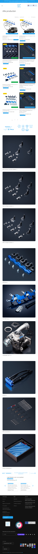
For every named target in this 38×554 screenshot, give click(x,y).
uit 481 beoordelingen (11, 480)
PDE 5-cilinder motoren (8, 242)
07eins (6, 552)
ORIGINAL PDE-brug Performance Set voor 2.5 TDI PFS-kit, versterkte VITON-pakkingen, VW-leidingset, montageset (27, 110)
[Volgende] (26, 120)
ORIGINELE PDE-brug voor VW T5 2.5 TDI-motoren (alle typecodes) (10, 36)
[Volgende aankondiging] (36, 1)
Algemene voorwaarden (6, 503)
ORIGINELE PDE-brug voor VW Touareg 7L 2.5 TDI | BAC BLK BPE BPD (27, 36)
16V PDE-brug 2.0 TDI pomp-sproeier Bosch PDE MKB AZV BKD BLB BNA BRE (10, 61)
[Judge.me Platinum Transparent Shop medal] (19, 126)
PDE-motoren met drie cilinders (9, 169)
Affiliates (15, 505)
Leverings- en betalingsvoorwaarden (6, 512)
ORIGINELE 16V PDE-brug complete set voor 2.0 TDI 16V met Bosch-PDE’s (10, 85)
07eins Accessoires (7, 468)
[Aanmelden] (15, 534)
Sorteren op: (17, 17)
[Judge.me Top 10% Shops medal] (27, 129)
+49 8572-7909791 (28, 507)
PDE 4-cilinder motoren (8, 206)
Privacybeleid (5, 505)
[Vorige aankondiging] (2, 1)
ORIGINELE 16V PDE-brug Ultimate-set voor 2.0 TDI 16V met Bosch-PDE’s (11, 110)
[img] (19, 478)
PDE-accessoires (6, 431)
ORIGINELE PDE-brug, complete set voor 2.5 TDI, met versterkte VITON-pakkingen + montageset (26, 61)
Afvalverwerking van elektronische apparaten (7, 509)
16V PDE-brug (6, 318)
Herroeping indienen (6, 517)
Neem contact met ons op (30, 500)
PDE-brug (5, 282)
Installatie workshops (17, 503)
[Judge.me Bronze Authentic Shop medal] (31, 126)
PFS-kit (4, 395)
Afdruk (4, 501)
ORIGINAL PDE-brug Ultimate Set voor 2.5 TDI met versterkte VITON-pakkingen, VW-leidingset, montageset (27, 85)
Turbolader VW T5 (6, 355)
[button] (2, 6)
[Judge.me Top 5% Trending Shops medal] (23, 129)
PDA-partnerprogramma (18, 501)
